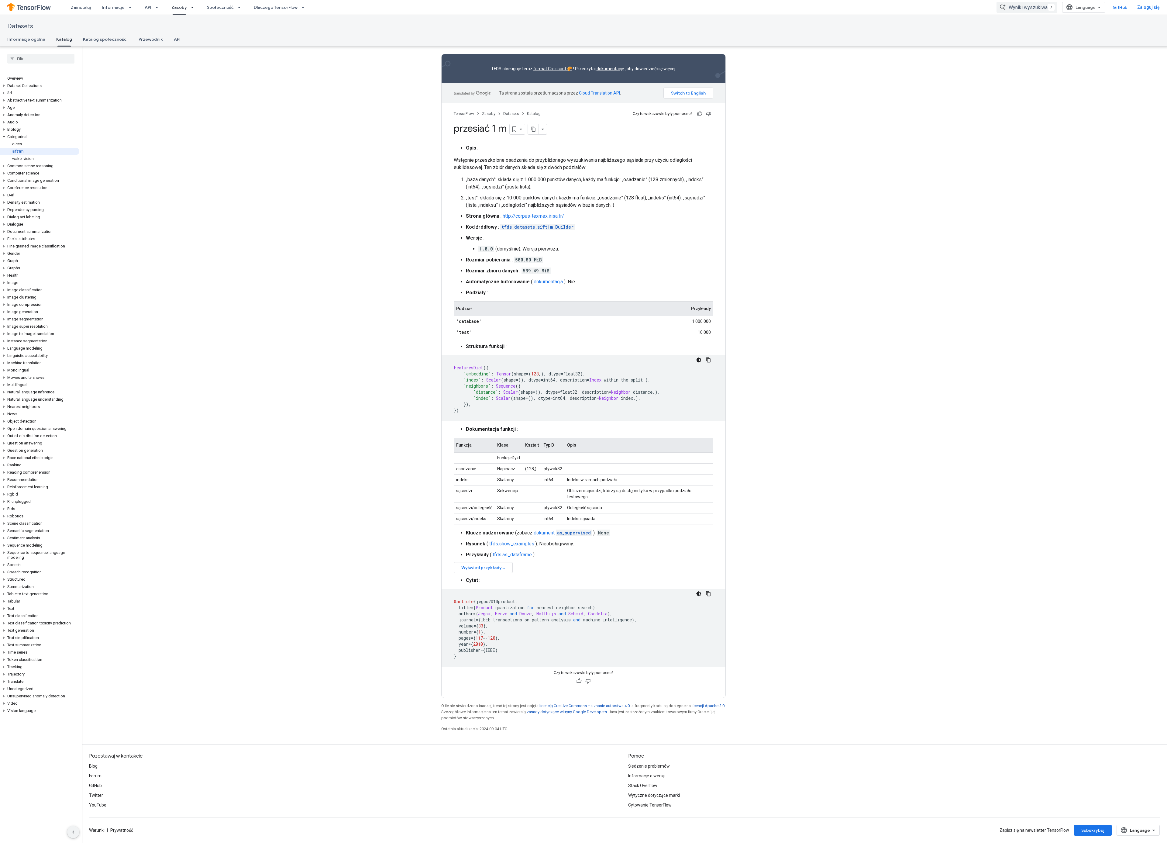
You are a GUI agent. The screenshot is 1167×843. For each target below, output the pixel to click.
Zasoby (179, 7)
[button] (39, 85)
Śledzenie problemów (649, 766)
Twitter (96, 795)
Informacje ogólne (26, 39)
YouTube (97, 805)
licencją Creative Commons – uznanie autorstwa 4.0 (584, 705)
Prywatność (121, 830)
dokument (562, 533)
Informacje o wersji (646, 775)
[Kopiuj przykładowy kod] (708, 360)
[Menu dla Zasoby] (194, 7)
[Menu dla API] (158, 7)
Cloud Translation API (599, 93)
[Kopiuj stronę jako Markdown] (533, 129)
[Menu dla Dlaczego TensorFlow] (305, 7)
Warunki (97, 830)
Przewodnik (151, 39)
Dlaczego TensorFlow (276, 7)
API (148, 7)
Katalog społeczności (105, 39)
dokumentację (610, 68)
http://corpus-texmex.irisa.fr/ (533, 216)
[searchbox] (40, 59)
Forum (95, 775)
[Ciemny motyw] (699, 360)
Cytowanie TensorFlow (650, 805)
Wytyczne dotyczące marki (654, 795)
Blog (93, 766)
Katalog (64, 39)
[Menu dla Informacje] (132, 7)
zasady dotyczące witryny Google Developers (567, 712)
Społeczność (220, 7)
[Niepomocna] (708, 113)
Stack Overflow (642, 785)
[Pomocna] (699, 113)
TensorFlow (464, 113)
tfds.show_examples (511, 544)
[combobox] (1027, 7)
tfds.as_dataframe (512, 555)
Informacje (113, 7)
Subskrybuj (1092, 830)
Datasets (20, 26)
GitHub (1120, 7)
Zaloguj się (1148, 7)
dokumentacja (548, 282)
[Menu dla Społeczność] (241, 7)
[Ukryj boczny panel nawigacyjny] (73, 832)
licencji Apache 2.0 (708, 705)
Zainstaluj (81, 7)
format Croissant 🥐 (552, 68)
